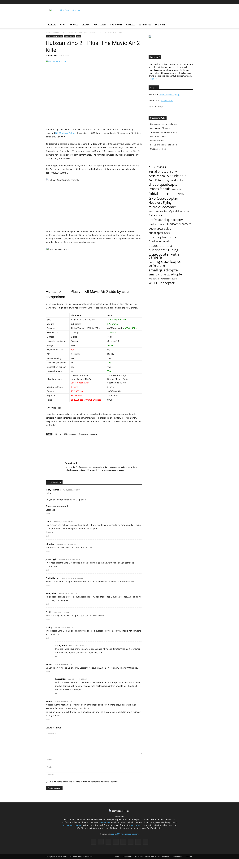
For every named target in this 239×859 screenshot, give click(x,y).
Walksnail (154, 278)
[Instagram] (164, 2)
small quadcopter (164, 270)
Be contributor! (164, 856)
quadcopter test (160, 245)
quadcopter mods (162, 237)
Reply (48, 513)
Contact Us (189, 856)
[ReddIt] (78, 446)
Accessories (100, 24)
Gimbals (130, 24)
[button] (190, 25)
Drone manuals (157, 140)
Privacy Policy (150, 856)
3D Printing (145, 24)
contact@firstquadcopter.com (125, 834)
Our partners (127, 856)
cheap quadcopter (164, 184)
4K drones (57, 434)
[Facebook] (159, 2)
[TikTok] (178, 2)
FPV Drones (116, 24)
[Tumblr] (182, 2)
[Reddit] (173, 2)
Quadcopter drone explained (163, 124)
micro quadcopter (162, 206)
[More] (84, 446)
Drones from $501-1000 (78, 32)
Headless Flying (160, 202)
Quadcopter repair (159, 241)
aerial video (157, 175)
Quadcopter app (156, 224)
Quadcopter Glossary (160, 128)
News (63, 24)
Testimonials (177, 856)
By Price (73, 24)
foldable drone (161, 193)
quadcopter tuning (163, 249)
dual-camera (176, 189)
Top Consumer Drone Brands (163, 132)
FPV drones (136, 825)
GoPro (180, 193)
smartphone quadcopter (166, 274)
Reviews (52, 24)
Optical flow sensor (179, 211)
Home (48, 32)
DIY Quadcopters (158, 136)
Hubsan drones (69, 36)
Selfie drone (157, 265)
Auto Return (156, 180)
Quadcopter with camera (164, 256)
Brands (86, 24)
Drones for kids (159, 188)
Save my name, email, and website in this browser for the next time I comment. (84, 781)
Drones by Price (59, 32)
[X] (187, 2)
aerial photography (163, 171)
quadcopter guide (160, 228)
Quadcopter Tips (158, 149)
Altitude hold (177, 175)
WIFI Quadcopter (162, 283)
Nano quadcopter (158, 211)
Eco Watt (160, 24)
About (117, 856)
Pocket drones (156, 215)
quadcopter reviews (72, 825)
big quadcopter (174, 180)
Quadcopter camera (178, 223)
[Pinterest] (168, 2)
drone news (104, 822)
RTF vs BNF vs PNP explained (163, 144)
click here (153, 78)
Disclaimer (138, 856)
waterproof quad (169, 278)
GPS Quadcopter (70, 434)
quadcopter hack (159, 232)
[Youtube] (191, 2)
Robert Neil (52, 55)
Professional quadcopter (88, 434)
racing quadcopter (166, 261)
